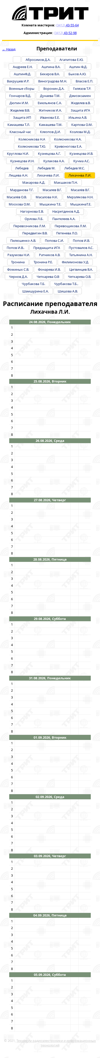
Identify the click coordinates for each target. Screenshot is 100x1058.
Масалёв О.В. (17, 197)
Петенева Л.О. (67, 233)
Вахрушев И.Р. (18, 81)
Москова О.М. (20, 204)
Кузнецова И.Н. (22, 161)
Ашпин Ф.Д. (78, 66)
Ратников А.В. (49, 255)
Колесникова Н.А (31, 139)
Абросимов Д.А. (38, 59)
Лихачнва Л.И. (79, 175)
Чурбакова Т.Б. (33, 283)
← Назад (8, 49)
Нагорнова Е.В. (32, 211)
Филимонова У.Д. (75, 262)
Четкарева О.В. (79, 276)
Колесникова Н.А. (68, 139)
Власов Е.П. (84, 81)
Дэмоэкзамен (80, 95)
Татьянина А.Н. (81, 255)
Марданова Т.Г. (22, 190)
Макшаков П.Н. (66, 182)
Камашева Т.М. (50, 124)
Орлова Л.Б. (34, 218)
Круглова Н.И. (18, 153)
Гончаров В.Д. (20, 95)
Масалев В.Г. (52, 190)
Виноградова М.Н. (52, 81)
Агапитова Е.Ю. (71, 59)
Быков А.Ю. (77, 74)
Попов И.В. (81, 240)
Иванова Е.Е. (50, 117)
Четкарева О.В (48, 276)
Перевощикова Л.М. (71, 226)
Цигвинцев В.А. (81, 269)
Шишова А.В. (68, 291)
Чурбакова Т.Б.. (66, 283)
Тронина (18, 262)
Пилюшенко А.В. (23, 240)
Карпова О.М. (82, 124)
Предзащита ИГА (46, 247)
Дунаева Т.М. (50, 95)
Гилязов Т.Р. (82, 88)
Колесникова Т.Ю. (32, 146)
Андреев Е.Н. (23, 66)
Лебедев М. (46, 168)
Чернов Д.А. (18, 276)
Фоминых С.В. (18, 269)
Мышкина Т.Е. (50, 204)
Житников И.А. (50, 110)
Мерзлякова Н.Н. (80, 197)
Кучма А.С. (81, 161)
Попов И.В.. (15, 247)
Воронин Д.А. (53, 88)
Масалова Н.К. (47, 197)
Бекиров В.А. (50, 74)
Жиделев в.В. (81, 103)
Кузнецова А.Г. (49, 153)
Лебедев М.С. (74, 168)
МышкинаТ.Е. (80, 204)
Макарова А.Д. (33, 182)
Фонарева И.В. (49, 269)
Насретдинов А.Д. (66, 211)
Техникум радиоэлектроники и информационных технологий (56, 1043)
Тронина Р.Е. (43, 262)
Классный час (20, 131)
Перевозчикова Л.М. (29, 226)
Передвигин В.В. (34, 233)
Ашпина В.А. (51, 66)
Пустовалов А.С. (81, 247)
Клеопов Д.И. (50, 131)
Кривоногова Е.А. (68, 146)
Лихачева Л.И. (48, 175)
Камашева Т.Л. (18, 124)
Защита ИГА (80, 110)
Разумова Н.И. (18, 255)
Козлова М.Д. (80, 131)
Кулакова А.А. (54, 161)
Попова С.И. (54, 240)
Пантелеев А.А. (63, 218)
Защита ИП (22, 117)
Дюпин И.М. (19, 103)
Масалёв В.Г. (80, 190)
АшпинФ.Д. (22, 74)
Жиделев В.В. (20, 110)
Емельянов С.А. (50, 103)
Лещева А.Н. (18, 175)
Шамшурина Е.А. (35, 291)
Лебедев (21, 168)
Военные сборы (21, 88)
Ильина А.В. (77, 117)
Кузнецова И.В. (81, 153)
